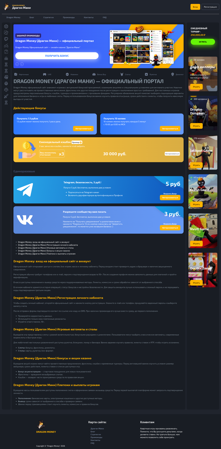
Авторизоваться (83, 128)
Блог (32, 17)
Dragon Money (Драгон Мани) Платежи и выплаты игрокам (46, 253)
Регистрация (210, 7)
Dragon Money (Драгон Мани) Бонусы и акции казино (44, 250)
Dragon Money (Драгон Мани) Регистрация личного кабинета (48, 245)
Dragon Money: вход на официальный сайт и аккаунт (43, 242)
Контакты (89, 17)
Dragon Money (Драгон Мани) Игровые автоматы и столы (46, 247)
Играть (57, 55)
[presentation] (17, 64)
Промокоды (69, 17)
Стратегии (48, 17)
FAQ (104, 17)
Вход (195, 7)
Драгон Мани (97, 428)
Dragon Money (13, 17)
